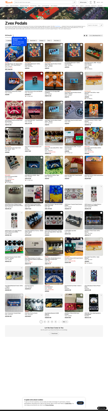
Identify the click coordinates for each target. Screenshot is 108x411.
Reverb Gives (93, 5)
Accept (80, 403)
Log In (102, 2)
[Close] (25, 38)
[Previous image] (7, 52)
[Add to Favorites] (13, 35)
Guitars (7, 5)
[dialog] (54, 402)
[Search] (74, 2)
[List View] (87, 36)
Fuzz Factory (57, 26)
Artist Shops (88, 5)
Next (64, 321)
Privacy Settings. (49, 405)
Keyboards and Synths (24, 5)
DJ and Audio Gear (45, 5)
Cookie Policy (68, 403)
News (77, 5)
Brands (73, 5)
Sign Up (98, 2)
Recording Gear (33, 5)
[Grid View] (84, 36)
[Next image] (22, 52)
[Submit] (101, 25)
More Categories (54, 5)
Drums (39, 5)
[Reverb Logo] (8, 2)
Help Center (100, 5)
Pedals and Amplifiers (14, 5)
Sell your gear (83, 2)
